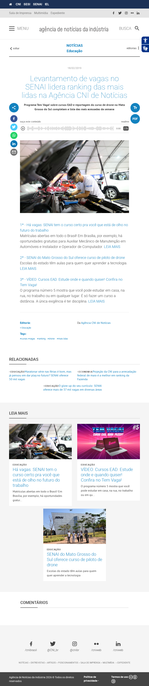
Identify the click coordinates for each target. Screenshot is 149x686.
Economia (85, 371)
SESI (27, 4)
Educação (18, 371)
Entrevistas (38, 662)
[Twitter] (13, 127)
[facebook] (113, 13)
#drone (51, 338)
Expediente (58, 13)
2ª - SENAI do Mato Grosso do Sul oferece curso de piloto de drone (72, 257)
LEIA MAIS (112, 246)
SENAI (37, 4)
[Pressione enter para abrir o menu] (12, 28)
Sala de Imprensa (20, 13)
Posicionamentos (68, 662)
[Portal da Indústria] (10, 4)
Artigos (51, 662)
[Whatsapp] (13, 135)
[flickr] (132, 13)
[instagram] (126, 13)
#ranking (41, 338)
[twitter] (120, 13)
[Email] (13, 152)
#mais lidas (62, 338)
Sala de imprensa (90, 662)
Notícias (23, 662)
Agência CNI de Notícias (96, 323)
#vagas (31, 338)
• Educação (25, 327)
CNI (18, 4)
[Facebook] (13, 118)
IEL (47, 4)
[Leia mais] (40, 441)
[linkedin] (138, 13)
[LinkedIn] (13, 143)
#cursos (23, 338)
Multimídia (41, 13)
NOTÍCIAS (75, 45)
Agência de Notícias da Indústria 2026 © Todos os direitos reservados (41, 679)
